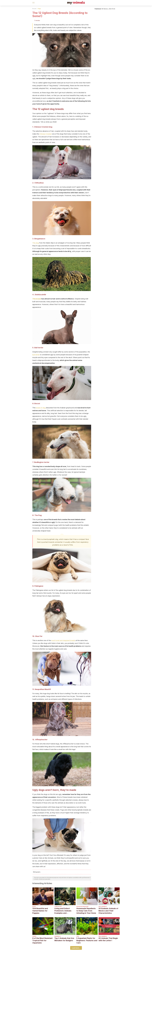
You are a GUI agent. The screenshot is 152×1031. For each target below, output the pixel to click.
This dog (35, 243)
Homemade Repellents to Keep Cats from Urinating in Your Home (86, 910)
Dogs (39, 8)
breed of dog (40, 408)
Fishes (34, 936)
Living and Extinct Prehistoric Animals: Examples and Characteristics (63, 910)
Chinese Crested (45, 134)
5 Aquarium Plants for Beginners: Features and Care (86, 940)
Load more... (76, 948)
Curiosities (58, 906)
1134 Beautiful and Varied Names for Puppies (40, 910)
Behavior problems (82, 906)
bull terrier (36, 355)
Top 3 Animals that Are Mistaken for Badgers (64, 939)
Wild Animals (103, 906)
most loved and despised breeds (63, 640)
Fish (77, 936)
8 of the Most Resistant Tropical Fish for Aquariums (42, 940)
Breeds (34, 8)
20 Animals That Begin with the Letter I (108, 939)
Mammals (57, 936)
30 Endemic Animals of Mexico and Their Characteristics (108, 910)
